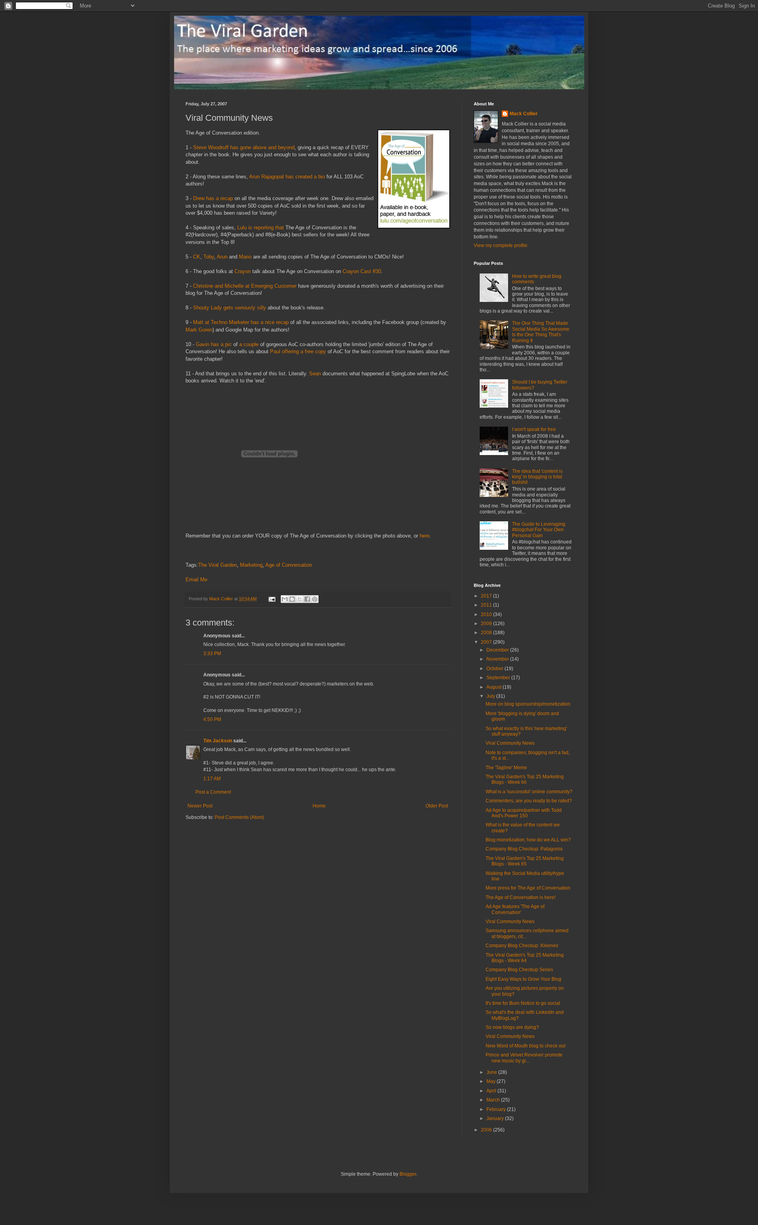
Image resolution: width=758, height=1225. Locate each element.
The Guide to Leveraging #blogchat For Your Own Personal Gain (538, 529)
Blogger (408, 1174)
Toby (208, 257)
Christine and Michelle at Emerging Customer (244, 286)
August (494, 687)
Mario (245, 257)
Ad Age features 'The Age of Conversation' (515, 909)
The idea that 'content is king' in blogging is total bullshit (537, 476)
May (491, 1081)
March (493, 1100)
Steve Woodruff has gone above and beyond (244, 147)
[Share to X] (300, 599)
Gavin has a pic (214, 344)
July (491, 696)
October (495, 668)
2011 (487, 605)
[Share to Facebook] (307, 599)
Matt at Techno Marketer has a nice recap (241, 322)
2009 (487, 623)
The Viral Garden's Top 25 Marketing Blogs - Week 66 (525, 779)
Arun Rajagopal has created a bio (287, 177)
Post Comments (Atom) (239, 817)
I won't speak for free (534, 429)
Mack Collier (524, 113)
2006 (487, 1130)
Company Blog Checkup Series (519, 969)
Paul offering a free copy (298, 351)
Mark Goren (199, 330)
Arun (222, 257)
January (495, 1118)
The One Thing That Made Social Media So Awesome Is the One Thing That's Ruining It (540, 331)
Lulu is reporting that (260, 227)
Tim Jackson (217, 741)
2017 (487, 596)
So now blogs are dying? (512, 1027)
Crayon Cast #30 (362, 271)
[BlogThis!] (292, 599)
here (425, 536)
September (498, 677)
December (498, 650)
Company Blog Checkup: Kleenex (522, 945)
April (491, 1091)
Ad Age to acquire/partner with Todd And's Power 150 (524, 813)
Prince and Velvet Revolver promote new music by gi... (524, 1057)
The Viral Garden (217, 565)
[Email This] (285, 599)
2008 (487, 632)
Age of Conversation (288, 565)
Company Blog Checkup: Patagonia (524, 849)
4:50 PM (212, 719)
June (492, 1072)
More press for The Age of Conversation (528, 888)
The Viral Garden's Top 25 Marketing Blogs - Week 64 (525, 957)
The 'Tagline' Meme (506, 767)
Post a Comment (213, 792)
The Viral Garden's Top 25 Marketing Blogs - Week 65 (525, 861)
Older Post (437, 806)
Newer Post (200, 806)
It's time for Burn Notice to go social (523, 1003)
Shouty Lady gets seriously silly (229, 308)
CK (196, 257)
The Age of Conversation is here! (520, 897)
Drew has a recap (213, 198)
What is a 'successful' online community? (529, 791)
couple (251, 344)
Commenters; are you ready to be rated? (529, 801)
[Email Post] (271, 598)
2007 (487, 642)
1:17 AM (212, 778)
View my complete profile (500, 245)
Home (319, 806)
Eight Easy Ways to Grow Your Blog (523, 979)
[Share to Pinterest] (315, 599)
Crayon (243, 271)
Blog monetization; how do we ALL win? (528, 840)
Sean (315, 373)
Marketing (251, 565)
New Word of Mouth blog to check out (525, 1046)
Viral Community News (510, 743)
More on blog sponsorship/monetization (528, 704)
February (496, 1109)
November (498, 659)
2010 (487, 614)
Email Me (196, 580)
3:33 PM (212, 653)
